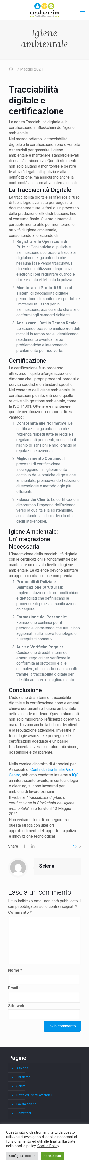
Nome (15, 970)
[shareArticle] (32, 846)
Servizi (21, 1086)
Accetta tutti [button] (52, 1156)
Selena (46, 866)
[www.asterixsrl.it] (44, 9)
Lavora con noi (26, 1104)
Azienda (22, 1068)
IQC (75, 775)
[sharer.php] (24, 846)
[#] (82, 10)
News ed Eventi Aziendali (34, 1095)
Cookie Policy (48, 1146)
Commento (20, 912)
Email (14, 988)
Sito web (16, 1005)
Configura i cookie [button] (22, 1156)
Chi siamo (23, 1077)
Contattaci (23, 1113)
